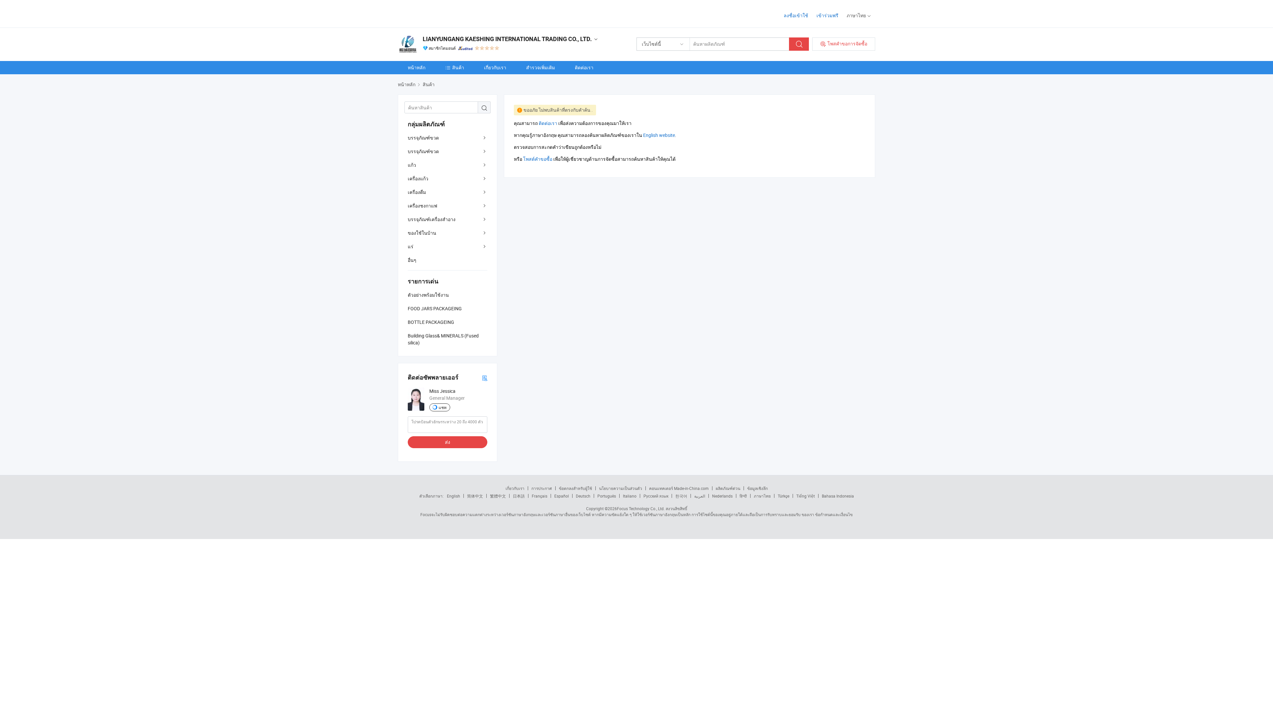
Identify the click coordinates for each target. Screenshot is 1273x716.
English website (659, 135)
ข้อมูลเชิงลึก (757, 488)
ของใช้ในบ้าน (422, 233)
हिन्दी (743, 496)
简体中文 (475, 496)
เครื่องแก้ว (418, 178)
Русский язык (655, 496)
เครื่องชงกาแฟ (422, 206)
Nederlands (722, 496)
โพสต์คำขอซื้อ (537, 159)
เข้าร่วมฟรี (827, 15)
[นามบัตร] (484, 377)
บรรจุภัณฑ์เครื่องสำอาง (431, 219)
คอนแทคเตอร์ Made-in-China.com (679, 488)
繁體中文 (498, 496)
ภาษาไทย (762, 496)
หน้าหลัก (416, 67)
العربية (699, 496)
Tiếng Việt (805, 496)
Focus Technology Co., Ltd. (641, 508)
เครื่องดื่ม (417, 192)
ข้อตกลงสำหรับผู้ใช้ (575, 488)
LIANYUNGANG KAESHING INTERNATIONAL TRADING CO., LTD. (507, 38)
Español (561, 496)
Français (539, 496)
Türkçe (783, 496)
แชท (443, 407)
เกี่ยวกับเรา (495, 67)
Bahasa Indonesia (838, 496)
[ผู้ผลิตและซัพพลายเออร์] (440, 13)
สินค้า (458, 67)
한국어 (681, 496)
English (453, 496)
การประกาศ (541, 488)
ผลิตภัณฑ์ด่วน (728, 488)
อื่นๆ (412, 260)
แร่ (410, 246)
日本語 (519, 496)
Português (606, 496)
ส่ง (447, 442)
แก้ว (412, 165)
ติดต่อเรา (584, 67)
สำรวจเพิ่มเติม (540, 67)
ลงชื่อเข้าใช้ (796, 15)
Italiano (629, 496)
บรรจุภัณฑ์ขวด (423, 138)
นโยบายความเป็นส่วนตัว (620, 488)
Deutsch (583, 496)
